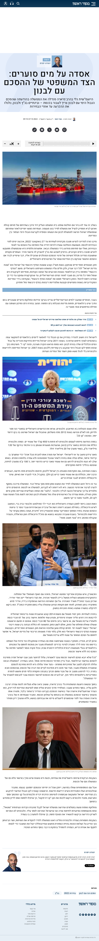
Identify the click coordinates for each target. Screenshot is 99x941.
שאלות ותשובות (29, 924)
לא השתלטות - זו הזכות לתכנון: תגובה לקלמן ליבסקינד (63, 330)
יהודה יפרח (45, 63)
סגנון (66, 924)
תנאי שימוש (31, 921)
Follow (91, 865)
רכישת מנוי (31, 914)
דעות (46, 59)
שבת (66, 921)
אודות (33, 911)
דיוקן (66, 916)
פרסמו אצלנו (31, 916)
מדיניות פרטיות (30, 919)
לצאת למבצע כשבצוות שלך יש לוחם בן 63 (68, 325)
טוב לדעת (64, 929)
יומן (66, 914)
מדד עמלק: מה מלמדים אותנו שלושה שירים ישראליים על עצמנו (59, 319)
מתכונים (65, 926)
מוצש (66, 919)
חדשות (65, 908)
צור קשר (32, 908)
